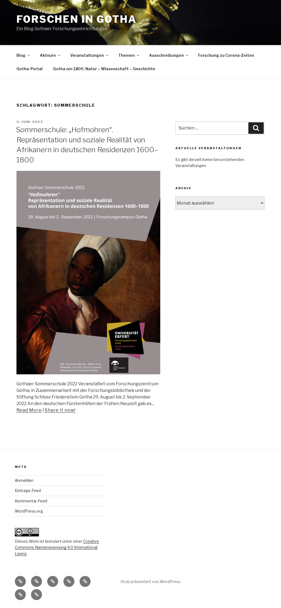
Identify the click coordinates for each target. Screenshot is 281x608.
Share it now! (60, 410)
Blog (21, 55)
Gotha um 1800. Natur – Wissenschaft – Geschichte (104, 68)
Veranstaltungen (87, 55)
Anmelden (24, 480)
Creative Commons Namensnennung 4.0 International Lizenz (57, 547)
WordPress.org (29, 511)
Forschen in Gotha (76, 19)
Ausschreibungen (166, 55)
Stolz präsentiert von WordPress (150, 581)
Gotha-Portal (29, 68)
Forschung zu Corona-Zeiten (226, 55)
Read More (29, 410)
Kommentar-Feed (31, 501)
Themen (126, 55)
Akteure (48, 55)
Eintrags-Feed (28, 490)
